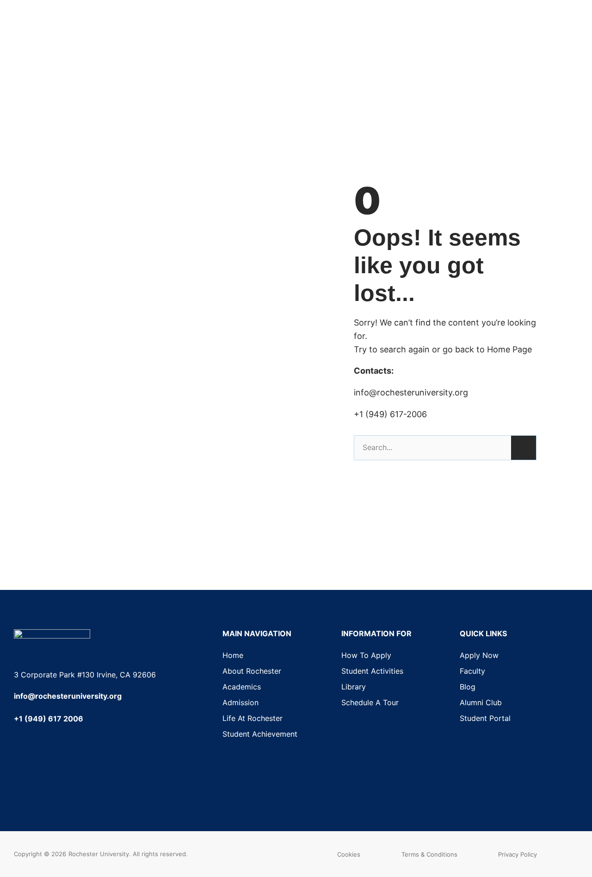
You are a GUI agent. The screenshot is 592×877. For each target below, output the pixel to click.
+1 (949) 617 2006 (48, 718)
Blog (467, 686)
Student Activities (372, 671)
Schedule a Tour (370, 702)
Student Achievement (259, 734)
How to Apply (366, 655)
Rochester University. (99, 854)
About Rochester (251, 671)
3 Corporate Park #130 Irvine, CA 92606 (85, 674)
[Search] (523, 448)
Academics (241, 686)
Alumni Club (481, 702)
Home (232, 655)
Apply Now (479, 655)
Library (353, 686)
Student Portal (485, 718)
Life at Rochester (252, 718)
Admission (240, 702)
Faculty (472, 671)
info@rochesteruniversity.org (68, 696)
